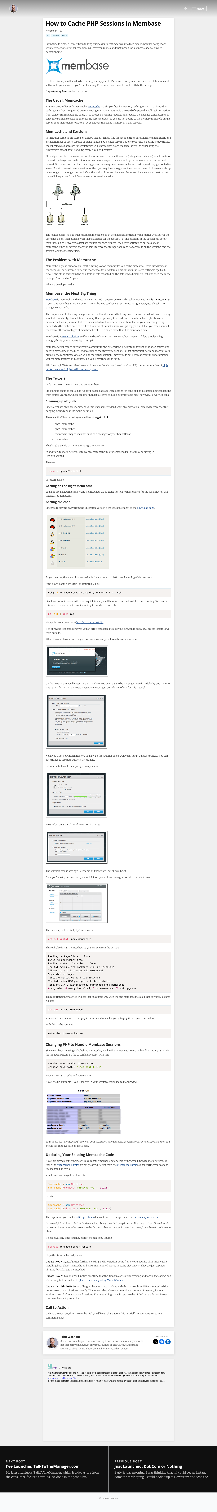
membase (55, 35)
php (48, 35)
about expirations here (148, 1217)
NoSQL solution (70, 336)
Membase (51, 299)
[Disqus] (108, 1400)
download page (145, 507)
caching (64, 35)
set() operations (85, 1217)
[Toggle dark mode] (185, 8)
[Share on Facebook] (161, 1341)
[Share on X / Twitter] (155, 1341)
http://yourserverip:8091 (89, 622)
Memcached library (67, 1165)
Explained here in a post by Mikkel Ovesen (100, 1280)
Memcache (94, 106)
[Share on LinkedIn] (168, 1341)
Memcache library (127, 1165)
